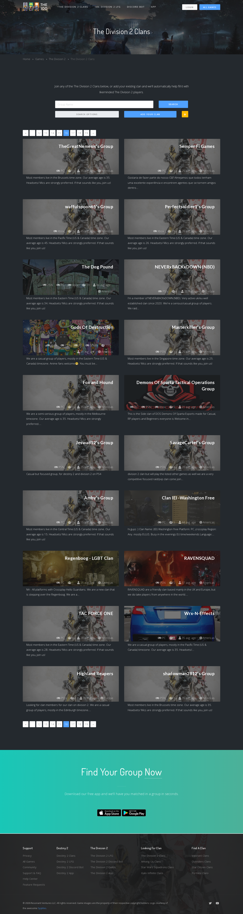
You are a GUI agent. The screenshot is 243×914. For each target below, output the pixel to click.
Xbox (60, 231)
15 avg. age (87, 522)
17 (73, 133)
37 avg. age (188, 583)
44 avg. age (188, 522)
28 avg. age (87, 638)
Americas (107, 171)
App (153, 6)
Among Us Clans (151, 861)
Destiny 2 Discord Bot (70, 867)
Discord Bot (136, 6)
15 (59, 133)
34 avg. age (103, 285)
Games (39, 59)
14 (52, 133)
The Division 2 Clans (73, 6)
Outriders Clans (201, 861)
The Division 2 (57, 59)
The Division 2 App (101, 873)
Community (29, 867)
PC (62, 171)
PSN (49, 285)
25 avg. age (188, 171)
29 (173, 231)
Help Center (30, 878)
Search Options (87, 114)
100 (107, 345)
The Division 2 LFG (107, 6)
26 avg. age (188, 231)
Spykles (42, 908)
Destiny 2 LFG (65, 861)
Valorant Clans (200, 855)
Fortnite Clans (200, 873)
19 (86, 133)
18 (79, 133)
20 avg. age (188, 467)
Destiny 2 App (65, 873)
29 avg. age (87, 352)
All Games (209, 7)
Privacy (27, 855)
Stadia (93, 345)
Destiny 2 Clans (66, 855)
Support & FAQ (32, 873)
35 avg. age (87, 171)
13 (45, 133)
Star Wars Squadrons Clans (157, 867)
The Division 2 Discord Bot (106, 861)
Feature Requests (34, 884)
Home (26, 59)
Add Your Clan (150, 114)
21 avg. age (188, 407)
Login (190, 7)
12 (39, 133)
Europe (210, 291)
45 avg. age (87, 231)
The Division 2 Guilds (103, 867)
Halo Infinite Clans (152, 873)
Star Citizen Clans (202, 867)
